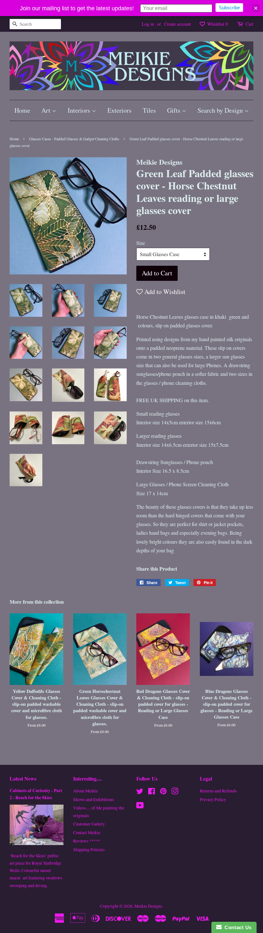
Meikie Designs (148, 906)
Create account (177, 24)
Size (140, 242)
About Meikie (85, 791)
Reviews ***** (86, 841)
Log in (148, 24)
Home (22, 110)
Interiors (80, 110)
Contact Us (237, 927)
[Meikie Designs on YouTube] (140, 806)
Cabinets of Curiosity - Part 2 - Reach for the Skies (36, 794)
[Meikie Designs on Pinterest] (163, 792)
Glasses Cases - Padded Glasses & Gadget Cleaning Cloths (74, 138)
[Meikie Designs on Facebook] (151, 792)
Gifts (174, 110)
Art (46, 110)
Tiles (149, 110)
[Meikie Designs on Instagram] (174, 792)
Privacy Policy (213, 799)
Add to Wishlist (164, 291)
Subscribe (229, 7)
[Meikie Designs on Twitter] (139, 792)
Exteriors (119, 110)
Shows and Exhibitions (93, 799)
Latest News (23, 778)
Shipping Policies (89, 849)
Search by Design (221, 110)
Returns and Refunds (218, 791)
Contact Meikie (86, 832)
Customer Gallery (89, 824)
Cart (249, 24)
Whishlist (217, 24)
